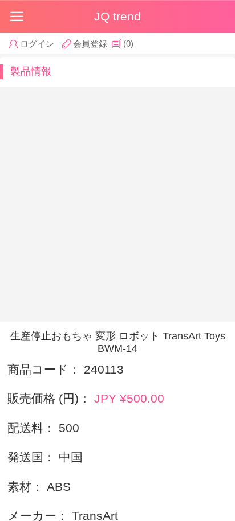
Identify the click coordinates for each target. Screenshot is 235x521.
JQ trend (117, 16)
